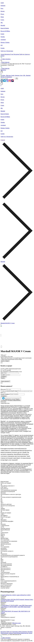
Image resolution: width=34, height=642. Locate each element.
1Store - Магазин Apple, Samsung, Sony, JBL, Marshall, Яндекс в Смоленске (15, 626)
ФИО (2, 373)
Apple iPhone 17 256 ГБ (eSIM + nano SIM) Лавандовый (15, 606)
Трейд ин (21, 54)
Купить (3, 378)
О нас (11, 54)
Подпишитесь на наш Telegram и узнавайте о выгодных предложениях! (10, 399)
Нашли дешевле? (5, 381)
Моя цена (3, 389)
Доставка (29, 631)
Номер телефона (5, 394)
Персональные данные (7, 633)
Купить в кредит (5, 361)
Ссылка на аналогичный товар (9, 391)
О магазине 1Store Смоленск (19, 631)
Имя (2, 392)
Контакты (7, 54)
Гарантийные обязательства (20, 633)
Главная (3, 140)
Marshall (3, 261)
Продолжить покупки (6, 623)
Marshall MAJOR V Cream (8, 323)
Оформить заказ (16, 623)
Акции (2, 54)
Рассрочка (16, 54)
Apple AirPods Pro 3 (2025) (24, 595)
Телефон (3, 374)
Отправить (3, 376)
